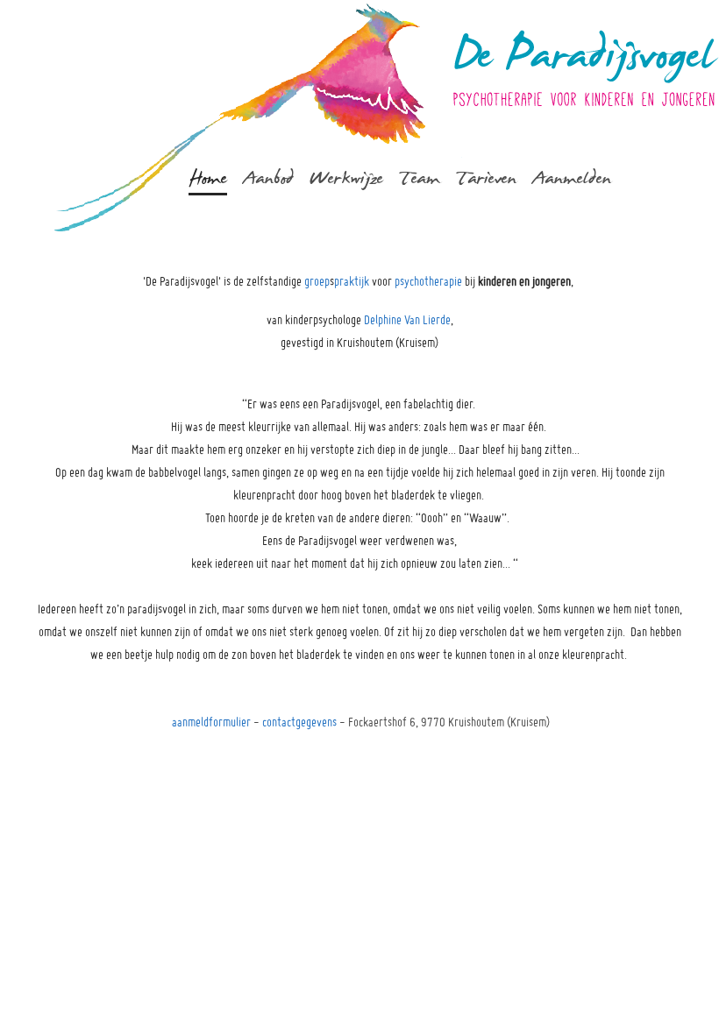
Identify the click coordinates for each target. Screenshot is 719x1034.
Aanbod (268, 177)
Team (419, 177)
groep (317, 281)
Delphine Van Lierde (407, 320)
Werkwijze (346, 177)
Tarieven (486, 177)
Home (208, 177)
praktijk (351, 281)
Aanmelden (571, 177)
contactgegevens (299, 722)
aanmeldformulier (211, 722)
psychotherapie (428, 281)
